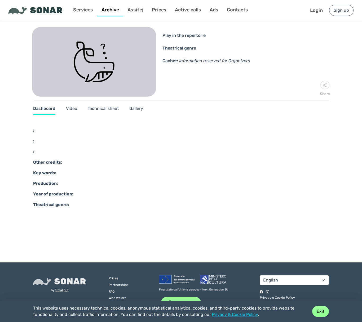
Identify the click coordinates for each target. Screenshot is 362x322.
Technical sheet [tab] (103, 108)
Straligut (62, 290)
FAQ (111, 291)
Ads (214, 10)
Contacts (237, 10)
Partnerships (118, 285)
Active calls (188, 10)
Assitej (135, 10)
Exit (320, 311)
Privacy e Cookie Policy (277, 297)
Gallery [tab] (136, 108)
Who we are (117, 298)
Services (83, 10)
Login (316, 10)
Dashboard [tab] (44, 108)
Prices (159, 10)
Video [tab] (71, 108)
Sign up (341, 10)
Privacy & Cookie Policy (235, 314)
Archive (110, 10)
